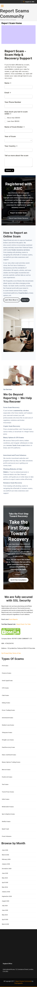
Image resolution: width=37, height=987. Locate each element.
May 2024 (5, 887)
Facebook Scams (7, 777)
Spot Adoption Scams (8, 814)
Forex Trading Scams (8, 710)
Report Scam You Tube (24, 624)
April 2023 (5, 919)
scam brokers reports (20, 195)
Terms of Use (17, 653)
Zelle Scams (5, 799)
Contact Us (18, 574)
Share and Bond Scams (9, 755)
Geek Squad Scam (7, 680)
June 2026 (5, 850)
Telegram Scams (7, 732)
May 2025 (5, 878)
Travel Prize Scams (8, 792)
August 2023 (5, 901)
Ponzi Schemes (6, 836)
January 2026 (6, 864)
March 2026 (5, 855)
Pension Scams (6, 673)
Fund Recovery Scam (8, 747)
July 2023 (5, 905)
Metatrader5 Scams (8, 806)
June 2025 (5, 873)
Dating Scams (6, 703)
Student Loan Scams (8, 725)
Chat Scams (5, 695)
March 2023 (5, 924)
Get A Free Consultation (18, 580)
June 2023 (5, 910)
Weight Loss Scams (8, 740)
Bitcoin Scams (6, 769)
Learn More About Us (11, 300)
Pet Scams (5, 665)
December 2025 (6, 868)
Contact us (25, 300)
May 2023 (5, 915)
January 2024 (6, 891)
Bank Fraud (5, 829)
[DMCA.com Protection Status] (10, 631)
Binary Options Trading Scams (11, 762)
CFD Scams (5, 688)
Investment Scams (7, 717)
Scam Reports (13, 619)
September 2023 (7, 896)
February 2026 (6, 859)
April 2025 (5, 882)
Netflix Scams (6, 821)
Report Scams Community (14, 13)
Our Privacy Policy (7, 653)
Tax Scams (5, 784)
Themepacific (18, 983)
